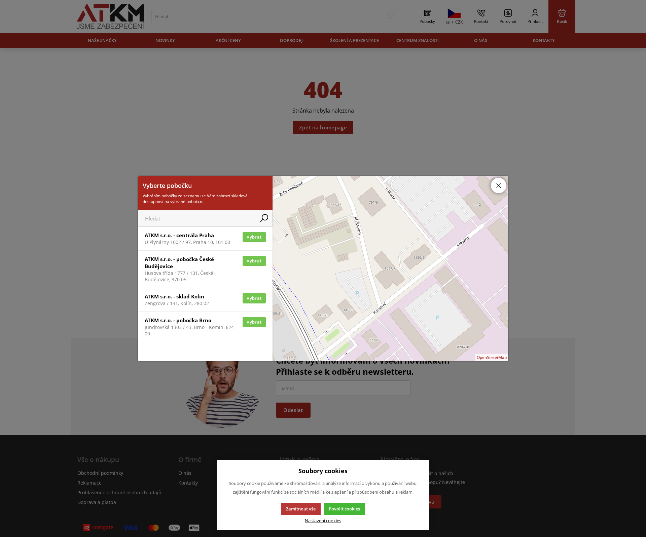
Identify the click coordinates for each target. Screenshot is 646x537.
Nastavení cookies (323, 521)
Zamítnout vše (301, 509)
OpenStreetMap (492, 357)
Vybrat (254, 237)
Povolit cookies (344, 509)
